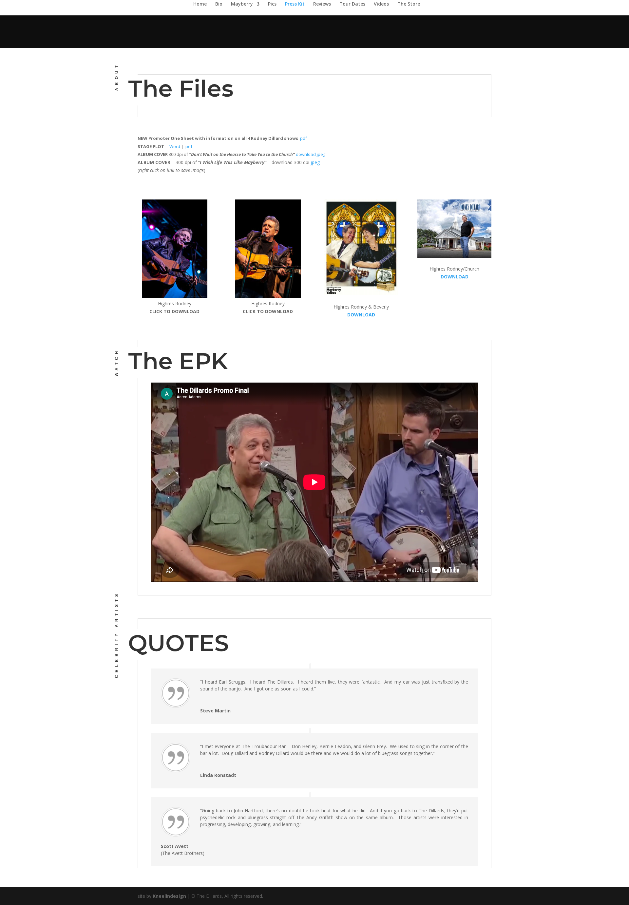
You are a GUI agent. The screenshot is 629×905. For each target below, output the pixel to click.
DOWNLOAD (361, 314)
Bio (218, 4)
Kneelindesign (169, 896)
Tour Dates (352, 4)
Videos (381, 4)
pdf (303, 138)
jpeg (315, 162)
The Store (408, 4)
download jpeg (310, 154)
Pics (272, 4)
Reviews (322, 4)
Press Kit (295, 4)
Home (200, 4)
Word (174, 146)
